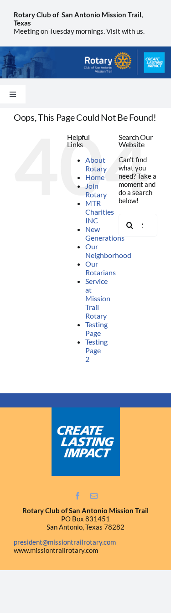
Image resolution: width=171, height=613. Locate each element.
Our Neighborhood (108, 250)
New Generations (104, 233)
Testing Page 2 (96, 350)
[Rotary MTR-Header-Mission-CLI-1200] (85, 50)
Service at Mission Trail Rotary (97, 298)
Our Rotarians (100, 268)
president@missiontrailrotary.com (65, 542)
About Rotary (96, 164)
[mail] (94, 496)
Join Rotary (96, 190)
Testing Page (96, 328)
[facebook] (77, 496)
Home (94, 177)
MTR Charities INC (99, 212)
